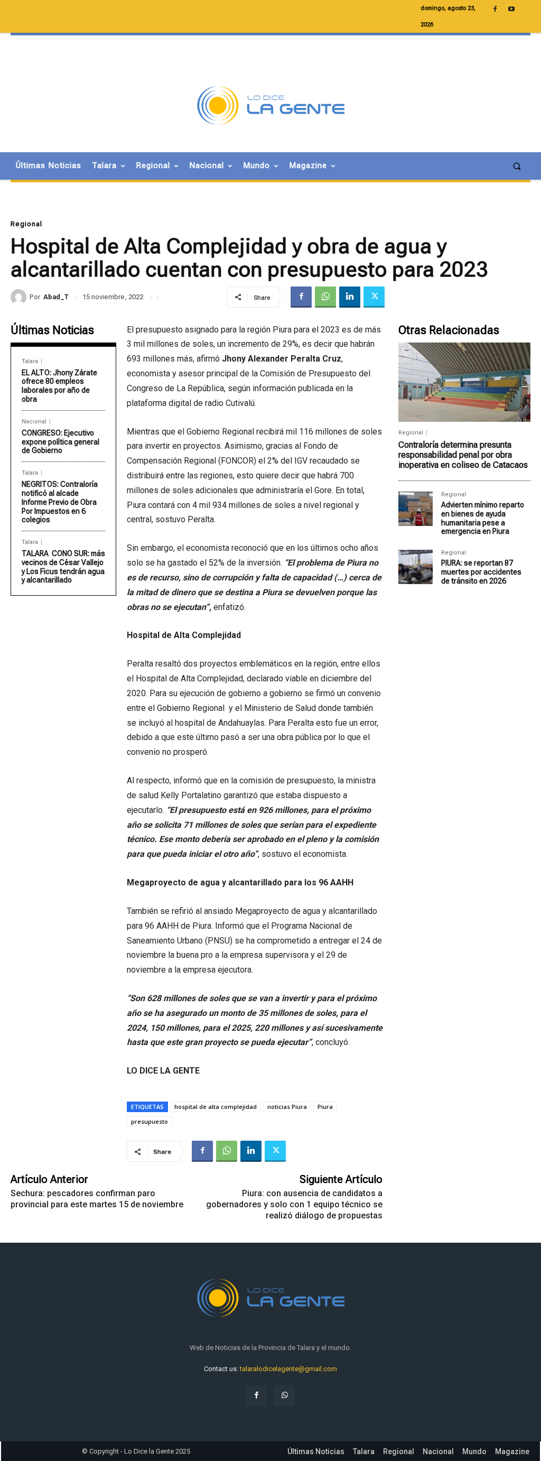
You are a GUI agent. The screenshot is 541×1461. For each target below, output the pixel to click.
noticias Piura (287, 1107)
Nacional (34, 421)
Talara (30, 361)
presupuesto (149, 1121)
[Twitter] (374, 297)
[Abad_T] (20, 297)
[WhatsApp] (325, 297)
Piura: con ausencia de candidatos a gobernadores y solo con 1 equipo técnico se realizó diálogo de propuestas (294, 1204)
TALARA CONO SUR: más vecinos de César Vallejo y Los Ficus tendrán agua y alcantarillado (63, 566)
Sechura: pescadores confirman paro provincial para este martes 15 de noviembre (97, 1198)
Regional (26, 223)
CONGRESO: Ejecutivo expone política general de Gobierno (60, 442)
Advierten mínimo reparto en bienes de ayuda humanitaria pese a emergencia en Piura (482, 518)
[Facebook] (301, 297)
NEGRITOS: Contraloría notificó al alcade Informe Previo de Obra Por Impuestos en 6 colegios (60, 502)
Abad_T (56, 296)
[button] (516, 165)
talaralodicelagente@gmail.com (288, 1369)
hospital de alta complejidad (215, 1107)
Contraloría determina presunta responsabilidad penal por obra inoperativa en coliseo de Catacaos (463, 455)
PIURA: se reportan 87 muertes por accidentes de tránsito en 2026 (481, 572)
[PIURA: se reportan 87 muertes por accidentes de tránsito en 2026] (415, 567)
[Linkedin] (349, 297)
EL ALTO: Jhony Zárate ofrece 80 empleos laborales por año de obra (59, 385)
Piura (325, 1107)
